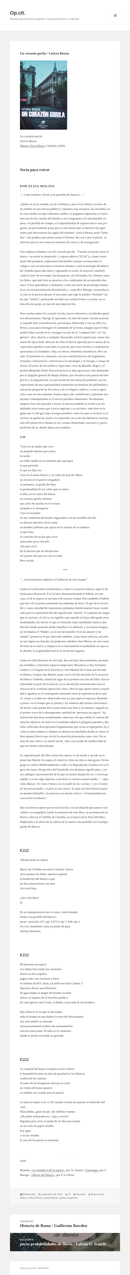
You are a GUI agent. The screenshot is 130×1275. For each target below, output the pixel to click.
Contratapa (91, 1170)
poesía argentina (68, 1197)
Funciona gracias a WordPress (34, 1268)
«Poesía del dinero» (43, 1175)
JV (69, 1194)
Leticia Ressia (50, 1197)
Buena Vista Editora (33, 145)
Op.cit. (17, 13)
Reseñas (81, 1194)
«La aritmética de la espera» (48, 1170)
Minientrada (29, 1194)
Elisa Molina (35, 1197)
